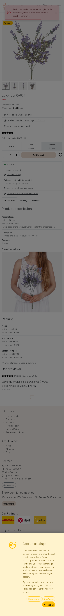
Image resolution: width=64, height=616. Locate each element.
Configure (49, 599)
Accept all (49, 604)
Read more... (34, 599)
